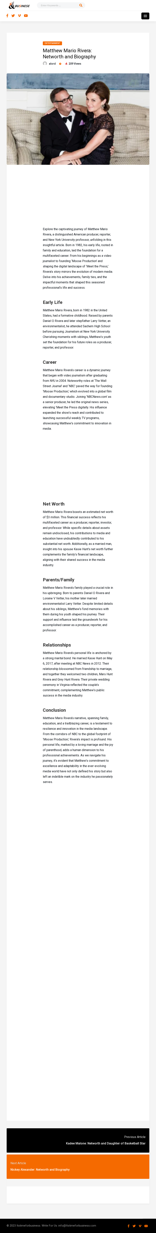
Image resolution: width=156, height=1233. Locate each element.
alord (52, 63)
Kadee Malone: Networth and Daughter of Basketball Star (106, 1143)
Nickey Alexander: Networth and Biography (40, 1169)
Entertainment (52, 43)
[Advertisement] (78, 195)
